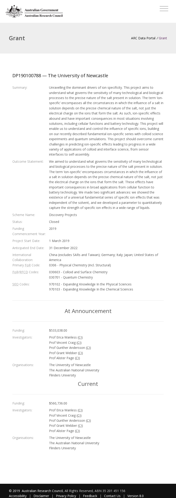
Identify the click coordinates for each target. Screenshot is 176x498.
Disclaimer (41, 496)
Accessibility (18, 496)
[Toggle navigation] (163, 8)
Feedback (90, 496)
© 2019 (15, 491)
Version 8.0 (135, 496)
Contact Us (112, 496)
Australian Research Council (42, 491)
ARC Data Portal (143, 38)
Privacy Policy (66, 496)
